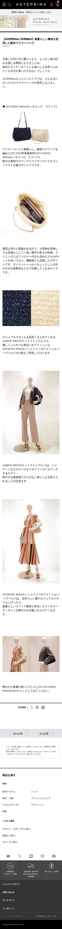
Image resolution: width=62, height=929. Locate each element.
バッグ (34, 791)
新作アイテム (8, 791)
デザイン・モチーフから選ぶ (16, 829)
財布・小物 (7, 798)
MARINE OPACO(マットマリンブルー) (24, 341)
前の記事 (18, 733)
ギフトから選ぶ (10, 842)
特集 (4, 811)
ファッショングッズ (40, 798)
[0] (57, 5)
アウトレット (37, 804)
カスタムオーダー (11, 804)
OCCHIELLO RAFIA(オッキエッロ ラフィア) (31, 106)
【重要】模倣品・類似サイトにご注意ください (31, 12)
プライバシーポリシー (15, 916)
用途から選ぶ (8, 835)
